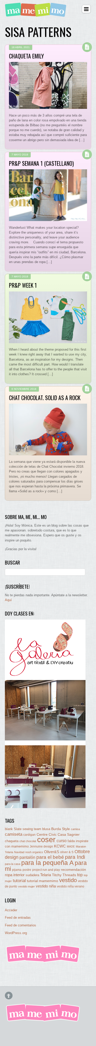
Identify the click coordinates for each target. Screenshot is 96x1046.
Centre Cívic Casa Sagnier (58, 834)
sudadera (32, 875)
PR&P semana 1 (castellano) (41, 163)
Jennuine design (41, 846)
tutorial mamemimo (42, 881)
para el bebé (50, 857)
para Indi (75, 857)
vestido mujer (26, 886)
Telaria (45, 875)
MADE (71, 846)
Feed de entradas (18, 917)
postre (27, 869)
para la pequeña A (47, 862)
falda (71, 841)
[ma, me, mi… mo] (36, 13)
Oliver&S (51, 852)
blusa (46, 829)
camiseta (13, 834)
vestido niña (46, 886)
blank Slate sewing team (23, 829)
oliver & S (66, 852)
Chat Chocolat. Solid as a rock (44, 397)
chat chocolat (27, 841)
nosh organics (34, 852)
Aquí (8, 600)
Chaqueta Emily (26, 56)
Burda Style (60, 829)
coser (46, 839)
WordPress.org (16, 933)
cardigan (29, 834)
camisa (75, 829)
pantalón (27, 857)
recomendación (73, 870)
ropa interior (15, 875)
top (80, 875)
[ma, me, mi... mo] (43, 962)
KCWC (60, 846)
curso (62, 841)
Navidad (19, 852)
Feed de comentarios (20, 925)
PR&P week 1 (23, 285)
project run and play (46, 870)
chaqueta (11, 841)
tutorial (19, 880)
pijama (17, 870)
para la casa (12, 863)
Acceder (11, 910)
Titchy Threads (64, 875)
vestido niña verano (70, 886)
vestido (68, 880)
